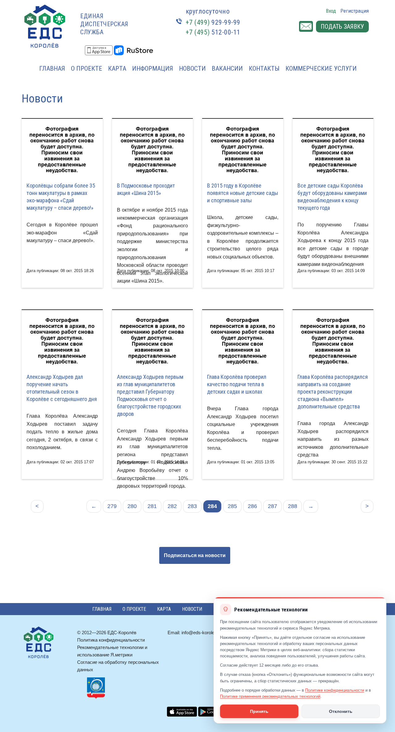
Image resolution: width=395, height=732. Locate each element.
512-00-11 (213, 32)
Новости (192, 68)
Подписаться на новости (195, 555)
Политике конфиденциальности (334, 690)
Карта (117, 68)
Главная (52, 68)
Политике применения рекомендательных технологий (270, 696)
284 (212, 506)
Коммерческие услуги (321, 68)
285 (232, 506)
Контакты (264, 68)
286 (252, 506)
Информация (152, 68)
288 (292, 506)
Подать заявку (342, 26)
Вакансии (227, 68)
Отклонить (340, 711)
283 (192, 506)
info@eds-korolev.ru (201, 632)
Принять (259, 711)
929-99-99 (213, 22)
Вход (331, 11)
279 (112, 506)
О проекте (86, 68)
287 (272, 506)
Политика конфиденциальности (111, 640)
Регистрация (354, 11)
